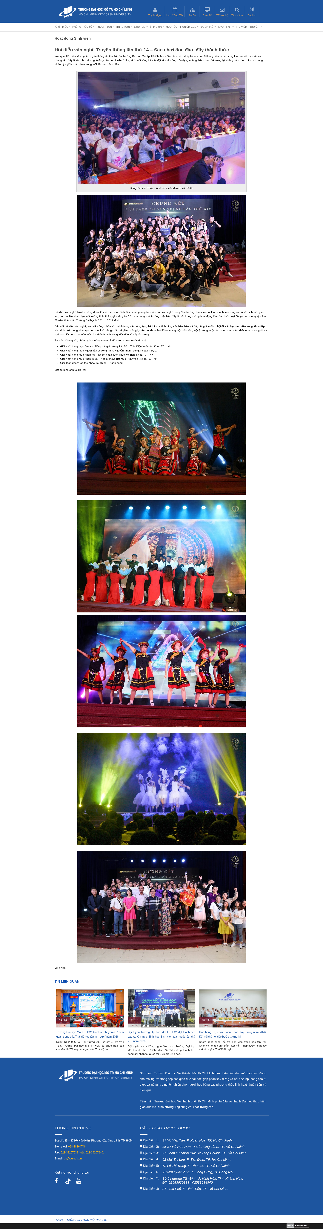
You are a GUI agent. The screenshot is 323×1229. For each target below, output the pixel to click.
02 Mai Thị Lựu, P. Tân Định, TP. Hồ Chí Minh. (186, 1159)
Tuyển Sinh (224, 26)
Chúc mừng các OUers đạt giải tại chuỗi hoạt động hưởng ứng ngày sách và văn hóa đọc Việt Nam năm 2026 (233, 1036)
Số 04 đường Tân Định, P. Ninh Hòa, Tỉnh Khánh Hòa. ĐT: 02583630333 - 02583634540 (192, 1180)
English (252, 15)
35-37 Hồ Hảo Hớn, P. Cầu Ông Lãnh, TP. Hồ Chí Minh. (193, 1147)
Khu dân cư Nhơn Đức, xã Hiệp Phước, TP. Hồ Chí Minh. (194, 1153)
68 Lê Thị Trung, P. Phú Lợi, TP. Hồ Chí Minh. (186, 1166)
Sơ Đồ (192, 15)
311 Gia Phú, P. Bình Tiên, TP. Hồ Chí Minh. (185, 1189)
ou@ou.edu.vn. (73, 1158)
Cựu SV (207, 15)
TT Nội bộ (222, 15)
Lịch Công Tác (175, 15)
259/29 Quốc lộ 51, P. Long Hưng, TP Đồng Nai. (188, 1172)
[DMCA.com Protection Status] (298, 1226)
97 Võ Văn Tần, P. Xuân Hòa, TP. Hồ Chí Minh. (187, 1140)
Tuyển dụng (155, 15)
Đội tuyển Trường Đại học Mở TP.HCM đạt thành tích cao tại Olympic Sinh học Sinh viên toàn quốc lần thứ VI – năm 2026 (90, 1036)
